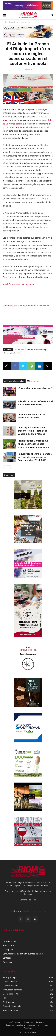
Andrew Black (19, 350)
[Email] (47, 366)
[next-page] (8, 467)
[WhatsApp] (31, 366)
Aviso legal (7, 962)
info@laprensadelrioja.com (34, 911)
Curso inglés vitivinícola (12, 353)
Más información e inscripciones (18, 284)
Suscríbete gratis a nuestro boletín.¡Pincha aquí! (26, 305)
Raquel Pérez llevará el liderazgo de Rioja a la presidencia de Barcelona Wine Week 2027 (35, 457)
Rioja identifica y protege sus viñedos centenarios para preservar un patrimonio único (33, 443)
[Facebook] (15, 366)
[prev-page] (4, 467)
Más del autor (33, 381)
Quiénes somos (10, 941)
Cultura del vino (26, 22)
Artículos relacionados (14, 381)
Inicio (5, 22)
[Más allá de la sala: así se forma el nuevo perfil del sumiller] (9, 404)
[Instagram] (28, 919)
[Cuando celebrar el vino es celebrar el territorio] (9, 417)
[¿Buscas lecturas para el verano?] (9, 391)
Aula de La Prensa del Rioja (36, 350)
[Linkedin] (39, 366)
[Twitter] (23, 366)
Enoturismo (13, 22)
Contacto (7, 958)
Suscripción (8, 949)
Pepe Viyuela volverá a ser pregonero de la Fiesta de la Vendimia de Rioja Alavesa (32, 430)
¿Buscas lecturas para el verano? (35, 388)
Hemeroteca (8, 945)
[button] (4, 15)
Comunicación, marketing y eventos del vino (23, 953)
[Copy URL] (7, 366)
